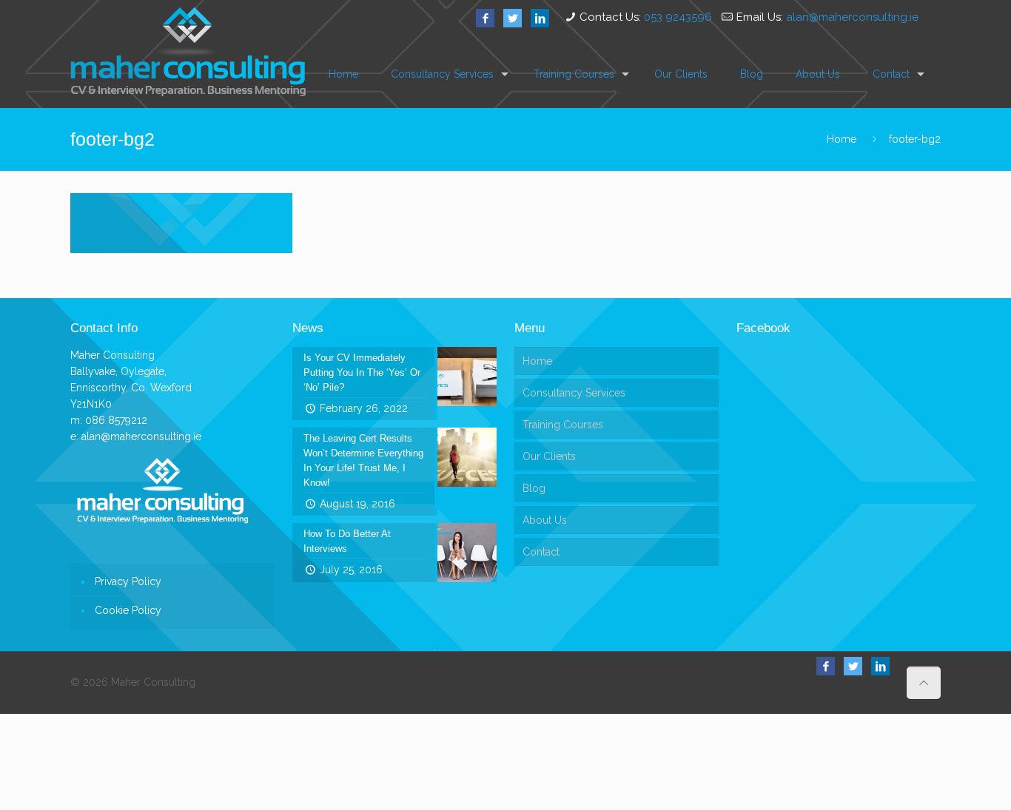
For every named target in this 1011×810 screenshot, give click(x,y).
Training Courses (563, 425)
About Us (545, 520)
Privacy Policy (128, 581)
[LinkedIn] (539, 18)
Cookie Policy (128, 610)
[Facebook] (485, 18)
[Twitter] (512, 18)
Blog (534, 488)
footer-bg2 (915, 139)
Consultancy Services (574, 393)
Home (841, 139)
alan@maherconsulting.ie (852, 17)
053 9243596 (678, 17)
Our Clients (549, 456)
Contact (541, 552)
